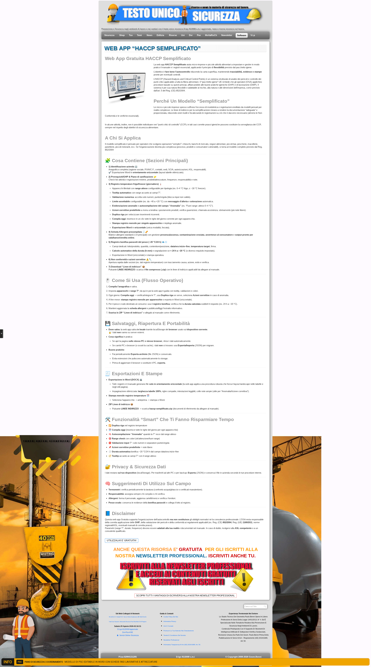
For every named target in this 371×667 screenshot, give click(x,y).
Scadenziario (134, 617)
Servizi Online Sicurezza (129, 635)
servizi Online (127, 617)
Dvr (191, 35)
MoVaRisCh (211, 35)
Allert (137, 621)
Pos (127, 632)
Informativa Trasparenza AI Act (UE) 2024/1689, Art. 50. (182, 644)
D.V (140, 621)
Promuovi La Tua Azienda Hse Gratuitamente (178, 630)
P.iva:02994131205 (128, 657)
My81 (141, 617)
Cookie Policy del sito (170, 617)
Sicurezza (109, 35)
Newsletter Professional (171, 640)
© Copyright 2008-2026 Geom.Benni (243, 657)
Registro (144, 621)
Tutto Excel (112, 621)
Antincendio (122, 621)
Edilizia (161, 35)
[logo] (182, 13)
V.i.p (253, 35)
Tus (131, 35)
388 (138, 617)
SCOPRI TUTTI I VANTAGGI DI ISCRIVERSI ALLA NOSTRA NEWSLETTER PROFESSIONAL (185, 595)
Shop (122, 35)
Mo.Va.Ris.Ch (112, 617)
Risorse (173, 35)
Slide (134, 621)
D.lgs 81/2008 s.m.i (185, 657)
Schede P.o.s (119, 617)
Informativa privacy (169, 621)
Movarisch (128, 621)
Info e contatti (168, 626)
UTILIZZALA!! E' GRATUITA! (121, 540)
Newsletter (227, 35)
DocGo (144, 617)
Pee (199, 35)
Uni (183, 35)
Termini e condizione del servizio (174, 635)
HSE (131, 632)
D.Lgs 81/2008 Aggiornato (127, 629)
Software (241, 35)
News (149, 35)
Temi (139, 35)
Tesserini (117, 621)
